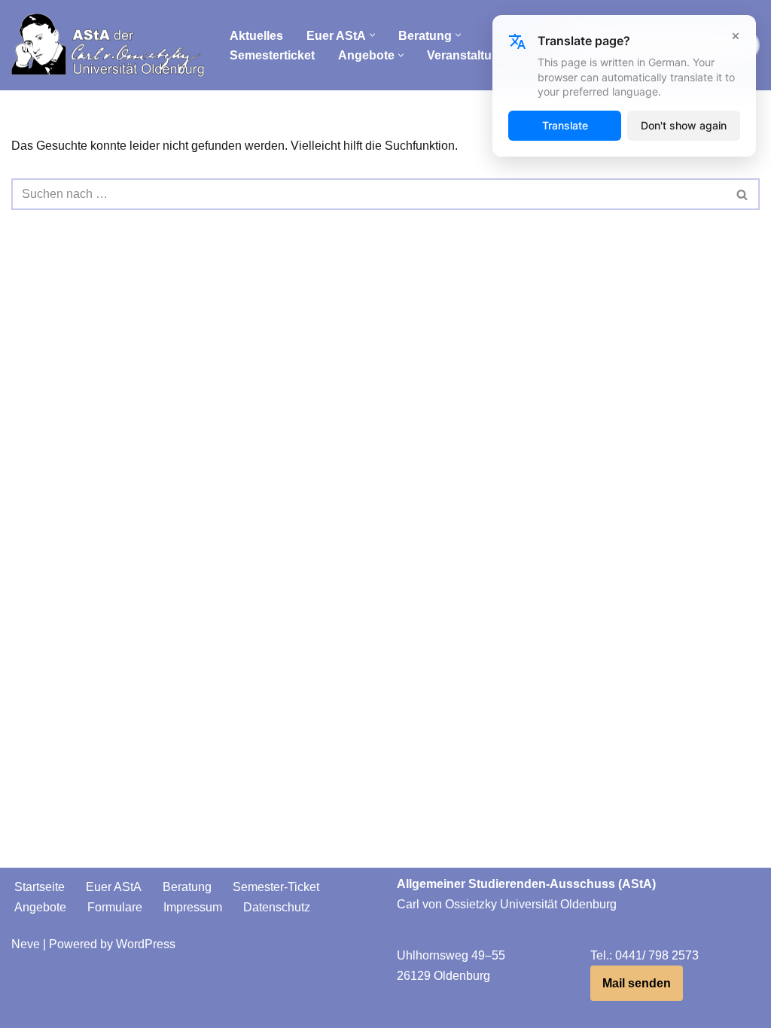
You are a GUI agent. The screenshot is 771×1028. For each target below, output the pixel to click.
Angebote (40, 907)
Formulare (114, 907)
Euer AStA (114, 886)
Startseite (39, 886)
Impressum (192, 907)
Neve (25, 944)
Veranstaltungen (474, 55)
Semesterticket (272, 55)
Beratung (187, 886)
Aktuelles (256, 35)
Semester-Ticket (276, 886)
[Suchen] (743, 194)
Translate (565, 125)
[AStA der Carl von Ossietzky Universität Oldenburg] (107, 45)
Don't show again (684, 125)
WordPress (145, 944)
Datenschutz (276, 907)
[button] (372, 35)
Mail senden (636, 983)
